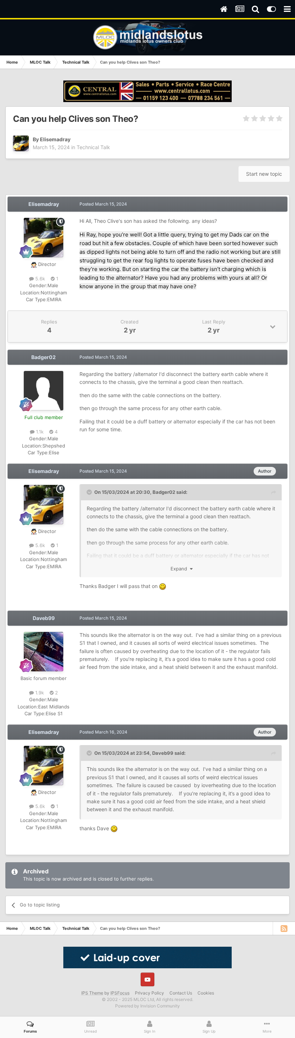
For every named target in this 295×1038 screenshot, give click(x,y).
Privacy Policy (149, 993)
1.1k (39, 432)
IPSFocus (120, 993)
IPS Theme (92, 993)
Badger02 (43, 357)
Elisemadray (55, 139)
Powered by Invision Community (147, 1006)
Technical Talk (93, 147)
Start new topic (264, 174)
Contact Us (180, 993)
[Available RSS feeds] (284, 928)
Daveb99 (44, 618)
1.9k (39, 692)
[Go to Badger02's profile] (43, 390)
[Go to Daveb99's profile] (43, 651)
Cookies (206, 993)
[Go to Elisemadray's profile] (21, 143)
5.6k (39, 278)
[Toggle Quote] (90, 492)
